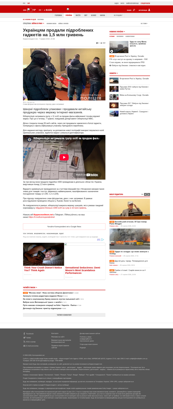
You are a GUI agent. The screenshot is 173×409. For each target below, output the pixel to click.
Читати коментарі (64, 315)
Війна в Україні (63, 23)
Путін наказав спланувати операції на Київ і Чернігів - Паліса (52, 305)
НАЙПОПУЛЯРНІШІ (132, 3)
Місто (78, 15)
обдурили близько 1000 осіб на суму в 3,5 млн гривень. (61, 208)
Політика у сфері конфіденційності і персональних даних (87, 339)
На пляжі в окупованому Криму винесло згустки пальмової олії (53, 299)
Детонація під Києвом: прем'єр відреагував (44, 308)
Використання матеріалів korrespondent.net (61, 341)
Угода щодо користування (89, 344)
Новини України (116, 31)
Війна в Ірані (50, 23)
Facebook (30, 334)
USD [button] (40, 10)
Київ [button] (24, 10)
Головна (58, 15)
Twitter (28, 338)
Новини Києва (51, 23)
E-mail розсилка (32, 346)
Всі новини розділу (29, 19)
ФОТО (122, 3)
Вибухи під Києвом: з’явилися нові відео (128, 65)
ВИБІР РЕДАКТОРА (116, 194)
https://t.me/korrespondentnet (42, 217)
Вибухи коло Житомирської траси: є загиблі (44, 302)
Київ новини (113, 265)
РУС (24, 3)
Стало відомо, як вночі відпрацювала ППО (126, 62)
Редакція (83, 347)
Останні (111, 36)
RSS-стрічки (31, 342)
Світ (85, 15)
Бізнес (93, 15)
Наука (102, 15)
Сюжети (112, 73)
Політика (40, 19)
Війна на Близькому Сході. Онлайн (134, 95)
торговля (30, 233)
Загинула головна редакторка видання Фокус (45, 296)
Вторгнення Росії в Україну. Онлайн (127, 56)
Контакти (54, 333)
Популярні (120, 36)
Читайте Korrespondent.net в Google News (64, 227)
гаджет (61, 233)
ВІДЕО (117, 3)
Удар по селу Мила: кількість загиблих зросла (138, 44)
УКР (28, 3)
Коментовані (130, 36)
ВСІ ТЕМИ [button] (144, 23)
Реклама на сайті (57, 337)
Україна (69, 15)
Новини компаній (115, 256)
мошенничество (39, 233)
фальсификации (52, 233)
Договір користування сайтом (90, 333)
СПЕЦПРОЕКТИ (145, 3)
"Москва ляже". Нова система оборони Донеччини (51, 293)
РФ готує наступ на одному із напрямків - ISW (128, 59)
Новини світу (113, 226)
